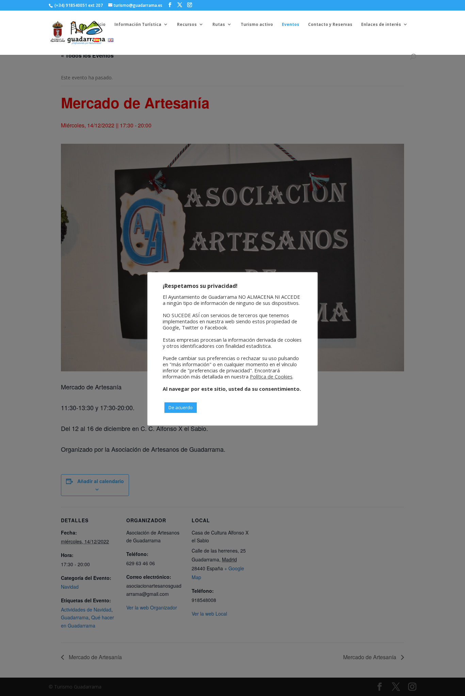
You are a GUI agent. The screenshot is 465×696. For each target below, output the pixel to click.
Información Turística (137, 24)
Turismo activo (257, 24)
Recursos (187, 24)
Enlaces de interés (381, 24)
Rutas (218, 24)
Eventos (290, 24)
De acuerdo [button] (181, 407)
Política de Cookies (271, 376)
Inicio (100, 24)
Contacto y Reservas (330, 24)
